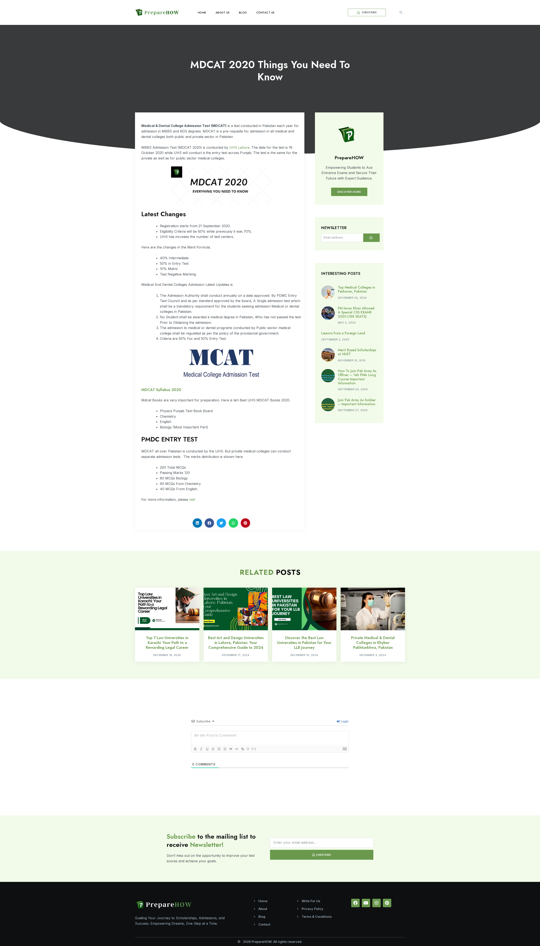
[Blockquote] (231, 749)
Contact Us (265, 13)
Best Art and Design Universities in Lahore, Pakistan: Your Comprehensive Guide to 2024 (236, 642)
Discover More (349, 192)
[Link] (243, 749)
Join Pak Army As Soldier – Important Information (357, 402)
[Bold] (195, 749)
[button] (401, 12)
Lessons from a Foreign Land (343, 333)
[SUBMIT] (371, 237)
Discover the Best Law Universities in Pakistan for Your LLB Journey (304, 642)
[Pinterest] (387, 903)
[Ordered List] (219, 749)
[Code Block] (237, 749)
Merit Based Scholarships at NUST (357, 352)
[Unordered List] (225, 749)
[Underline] (207, 749)
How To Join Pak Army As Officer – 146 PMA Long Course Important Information (357, 377)
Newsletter (334, 228)
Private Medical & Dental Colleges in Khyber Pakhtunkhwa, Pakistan (373, 642)
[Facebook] (355, 903)
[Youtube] (366, 903)
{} (248, 748)
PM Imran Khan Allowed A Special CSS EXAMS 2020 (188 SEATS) (356, 312)
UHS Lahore (239, 147)
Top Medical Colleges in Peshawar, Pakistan (356, 289)
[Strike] (213, 749)
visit (192, 499)
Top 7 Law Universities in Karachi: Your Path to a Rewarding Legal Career (167, 642)
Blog (243, 13)
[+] (254, 748)
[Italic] (201, 749)
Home (202, 13)
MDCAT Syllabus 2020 (161, 390)
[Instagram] (376, 903)
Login (344, 721)
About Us (223, 13)
